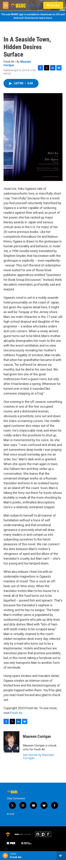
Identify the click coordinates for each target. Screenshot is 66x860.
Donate (55, 5)
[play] (5, 855)
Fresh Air (16, 713)
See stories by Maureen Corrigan (38, 756)
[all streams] (61, 855)
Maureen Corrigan (37, 736)
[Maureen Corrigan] (11, 741)
